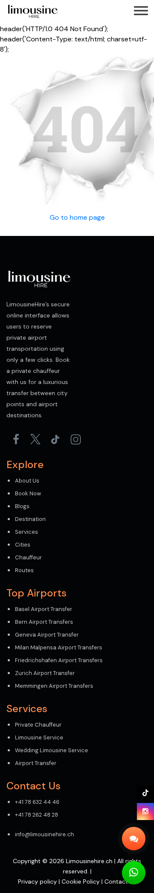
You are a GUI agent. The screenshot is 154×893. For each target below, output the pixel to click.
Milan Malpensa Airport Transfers (58, 647)
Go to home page (77, 217)
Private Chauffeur (38, 724)
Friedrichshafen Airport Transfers (59, 660)
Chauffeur (28, 557)
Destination (30, 519)
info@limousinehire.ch (44, 834)
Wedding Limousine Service (51, 750)
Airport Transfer (35, 763)
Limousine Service (39, 737)
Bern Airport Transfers (44, 621)
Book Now (28, 493)
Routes (24, 570)
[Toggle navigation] (141, 11)
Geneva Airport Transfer (47, 634)
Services (26, 531)
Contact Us (120, 881)
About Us (27, 480)
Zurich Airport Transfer (45, 673)
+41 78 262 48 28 (36, 814)
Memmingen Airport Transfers (54, 685)
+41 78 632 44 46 (37, 802)
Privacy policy (37, 881)
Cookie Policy (81, 881)
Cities (22, 544)
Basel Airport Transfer (43, 609)
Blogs (22, 506)
